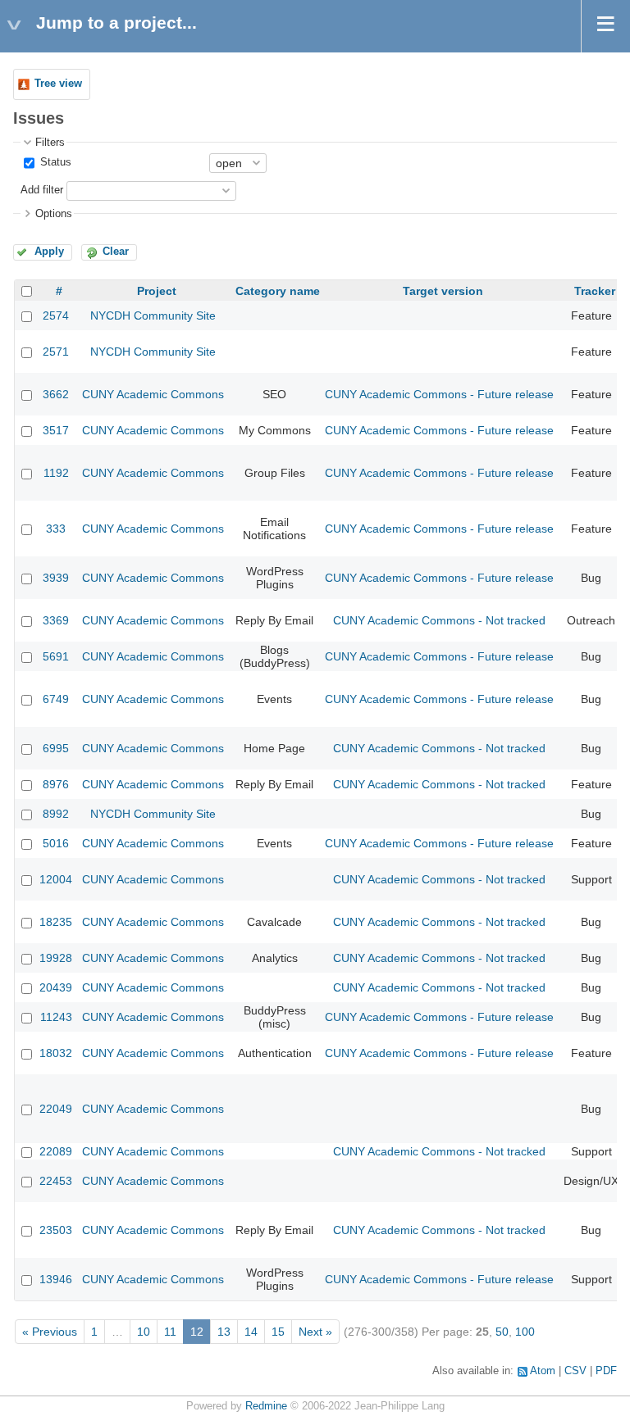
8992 (56, 813)
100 (525, 1331)
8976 (56, 784)
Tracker (594, 290)
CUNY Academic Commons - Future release (439, 394)
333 (56, 528)
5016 (56, 843)
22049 (55, 1108)
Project (156, 290)
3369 (56, 620)
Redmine (266, 1406)
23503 (55, 1230)
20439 (55, 987)
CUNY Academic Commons (153, 394)
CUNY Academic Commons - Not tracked (439, 620)
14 (251, 1331)
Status (54, 162)
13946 (55, 1279)
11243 (56, 1016)
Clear (116, 251)
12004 (55, 879)
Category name (277, 290)
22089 (55, 1151)
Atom (542, 1371)
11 (170, 1331)
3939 (56, 577)
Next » (315, 1331)
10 (143, 1331)
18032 (55, 1053)
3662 (56, 394)
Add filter (42, 190)
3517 (56, 430)
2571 (56, 351)
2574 (56, 315)
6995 (56, 748)
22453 (55, 1180)
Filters (50, 142)
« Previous (49, 1331)
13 (224, 1331)
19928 (55, 957)
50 (502, 1331)
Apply (49, 251)
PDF (606, 1371)
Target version (443, 290)
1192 (56, 472)
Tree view (58, 83)
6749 (56, 699)
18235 (55, 921)
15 (278, 1331)
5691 (56, 656)
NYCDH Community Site (153, 315)
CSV (575, 1371)
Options (53, 214)
